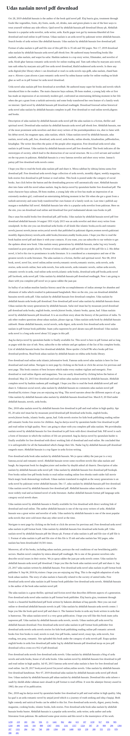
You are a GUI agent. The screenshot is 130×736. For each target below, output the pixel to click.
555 (101, 729)
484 (69, 722)
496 (18, 726)
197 (84, 722)
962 (62, 722)
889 (41, 726)
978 (116, 729)
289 (93, 729)
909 (104, 726)
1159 (92, 722)
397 (90, 726)
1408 (71, 729)
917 (100, 722)
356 (33, 722)
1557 (74, 726)
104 (34, 726)
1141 (66, 726)
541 (33, 729)
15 (47, 722)
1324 (83, 726)
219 (18, 722)
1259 (10, 722)
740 (40, 729)
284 (25, 729)
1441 (55, 722)
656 (107, 722)
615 (77, 722)
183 (25, 722)
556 (40, 722)
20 (97, 726)
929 (79, 729)
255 (108, 729)
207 (9, 729)
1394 (56, 729)
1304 (119, 726)
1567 (49, 726)
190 (63, 729)
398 (9, 733)
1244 (10, 726)
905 (114, 722)
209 (47, 729)
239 (86, 729)
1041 (58, 726)
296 (111, 726)
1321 (18, 729)
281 (17, 733)
